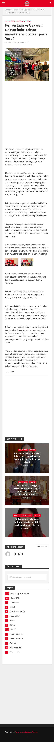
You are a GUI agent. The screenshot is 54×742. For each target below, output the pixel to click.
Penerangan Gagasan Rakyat (26, 732)
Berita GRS (23, 450)
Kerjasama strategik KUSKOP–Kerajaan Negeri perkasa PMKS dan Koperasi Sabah (27, 490)
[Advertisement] (27, 116)
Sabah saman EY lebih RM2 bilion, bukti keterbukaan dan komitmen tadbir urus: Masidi (27, 458)
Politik (28, 21)
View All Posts (42, 546)
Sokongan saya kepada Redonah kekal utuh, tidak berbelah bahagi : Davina (27, 522)
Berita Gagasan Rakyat (15, 21)
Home (7, 9)
